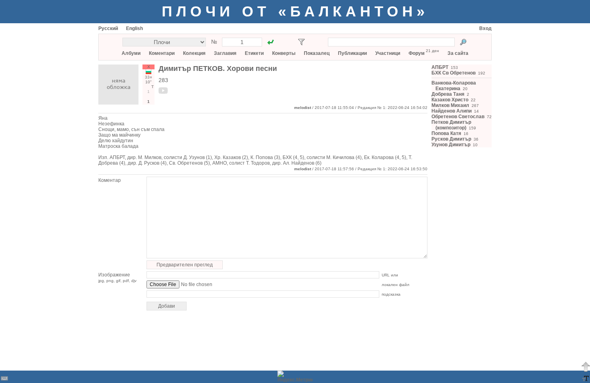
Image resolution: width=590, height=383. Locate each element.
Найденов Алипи (451, 111)
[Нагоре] (585, 366)
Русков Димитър (451, 139)
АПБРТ (439, 67)
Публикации (352, 53)
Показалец (317, 53)
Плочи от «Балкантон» (295, 11)
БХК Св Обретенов (453, 73)
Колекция (194, 53)
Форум (417, 53)
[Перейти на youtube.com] (163, 92)
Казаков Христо (449, 100)
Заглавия (225, 53)
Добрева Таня (447, 94)
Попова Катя (446, 133)
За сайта (458, 53)
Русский (108, 28)
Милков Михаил (450, 105)
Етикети (254, 53)
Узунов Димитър (450, 144)
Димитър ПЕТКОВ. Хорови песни (218, 69)
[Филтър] (301, 42)
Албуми (131, 53)
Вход (485, 28)
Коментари (162, 53)
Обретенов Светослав (457, 116)
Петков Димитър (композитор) (451, 125)
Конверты (283, 53)
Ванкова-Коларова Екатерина (453, 85)
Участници (387, 53)
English (134, 28)
